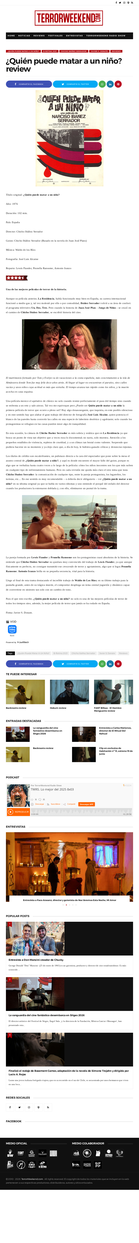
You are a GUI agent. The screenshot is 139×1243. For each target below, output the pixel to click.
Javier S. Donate (99, 51)
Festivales (55, 36)
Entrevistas (74, 36)
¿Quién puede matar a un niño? (23, 51)
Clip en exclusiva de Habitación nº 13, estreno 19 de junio (116, 751)
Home (11, 36)
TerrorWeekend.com (32, 1179)
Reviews (39, 36)
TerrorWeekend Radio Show (106, 36)
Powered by (11, 642)
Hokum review (58, 708)
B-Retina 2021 (50, 51)
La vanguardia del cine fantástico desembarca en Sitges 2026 (47, 731)
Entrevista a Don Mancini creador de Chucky (36, 960)
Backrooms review (16, 708)
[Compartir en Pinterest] (118, 84)
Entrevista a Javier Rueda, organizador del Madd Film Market (69, 900)
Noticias (24, 36)
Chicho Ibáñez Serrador (74, 51)
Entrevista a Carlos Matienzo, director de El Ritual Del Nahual (115, 731)
